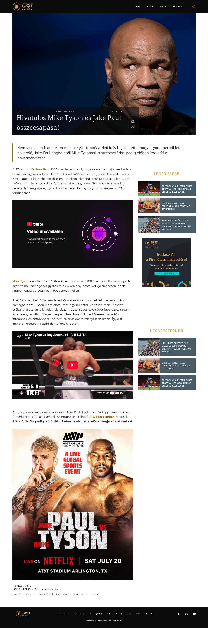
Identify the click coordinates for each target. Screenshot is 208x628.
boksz (18, 594)
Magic (163, 6)
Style (150, 6)
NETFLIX (94, 594)
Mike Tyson (20, 281)
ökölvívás (44, 594)
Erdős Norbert (64, 111)
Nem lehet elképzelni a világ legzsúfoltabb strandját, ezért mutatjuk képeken (176, 225)
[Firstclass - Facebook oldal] (179, 614)
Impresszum (63, 613)
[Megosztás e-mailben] (133, 121)
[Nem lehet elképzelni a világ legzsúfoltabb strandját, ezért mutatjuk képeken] (149, 224)
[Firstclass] (22, 6)
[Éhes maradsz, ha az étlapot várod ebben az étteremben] (149, 205)
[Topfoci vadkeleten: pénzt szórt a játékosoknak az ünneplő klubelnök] (149, 188)
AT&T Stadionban (102, 416)
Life (138, 6)
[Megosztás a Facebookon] (133, 116)
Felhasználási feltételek (119, 613)
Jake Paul (42, 169)
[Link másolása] (133, 127)
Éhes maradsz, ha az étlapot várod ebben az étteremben (176, 206)
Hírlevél (178, 6)
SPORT (30, 594)
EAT (138, 613)
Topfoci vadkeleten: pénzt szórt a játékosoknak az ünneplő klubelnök (177, 189)
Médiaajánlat (95, 613)
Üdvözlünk (79, 613)
